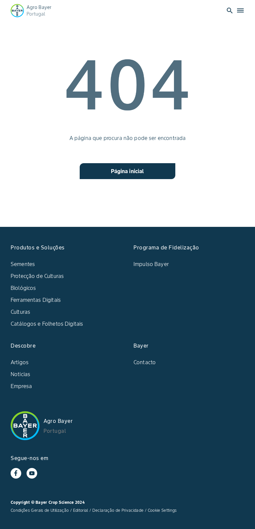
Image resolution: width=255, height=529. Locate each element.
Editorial (80, 510)
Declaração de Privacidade (118, 510)
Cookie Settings (162, 510)
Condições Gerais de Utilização (40, 510)
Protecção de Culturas (37, 276)
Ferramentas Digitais (36, 300)
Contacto (144, 362)
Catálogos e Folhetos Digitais (47, 323)
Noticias (20, 374)
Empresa (21, 386)
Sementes (23, 264)
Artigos (20, 362)
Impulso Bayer (151, 264)
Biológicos (23, 288)
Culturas (20, 311)
